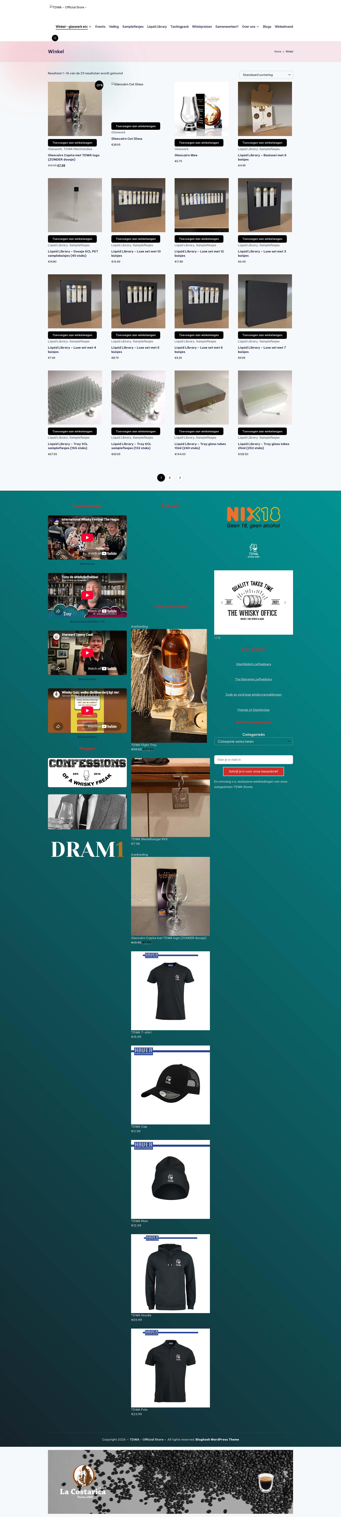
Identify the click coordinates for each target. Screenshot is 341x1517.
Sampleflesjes (269, 149)
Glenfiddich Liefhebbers (253, 664)
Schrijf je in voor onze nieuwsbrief (253, 771)
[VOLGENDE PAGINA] (180, 478)
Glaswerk (55, 149)
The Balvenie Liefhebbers (253, 679)
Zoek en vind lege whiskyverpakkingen (254, 695)
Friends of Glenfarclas (253, 710)
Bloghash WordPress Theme (217, 1439)
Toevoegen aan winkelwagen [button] (72, 142)
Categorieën (253, 734)
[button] (180, 478)
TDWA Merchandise (78, 149)
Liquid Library (248, 149)
